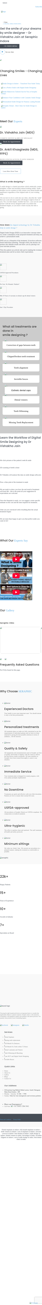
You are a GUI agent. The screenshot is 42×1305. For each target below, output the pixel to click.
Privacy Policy (17, 1119)
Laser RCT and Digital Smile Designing (16, 1056)
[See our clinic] (2, 51)
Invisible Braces (9, 1059)
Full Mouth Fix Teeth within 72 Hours (16, 1047)
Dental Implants (9, 1037)
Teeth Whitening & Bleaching (13, 1053)
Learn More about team (10, 171)
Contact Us (7, 1078)
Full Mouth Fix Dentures (11, 1043)
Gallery (6, 1075)
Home (5, 22)
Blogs (6, 1077)
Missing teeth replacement (12, 1040)
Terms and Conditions (5, 1119)
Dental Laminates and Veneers (13, 1050)
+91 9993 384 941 (21, 1106)
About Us (7, 1073)
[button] (18, 17)
